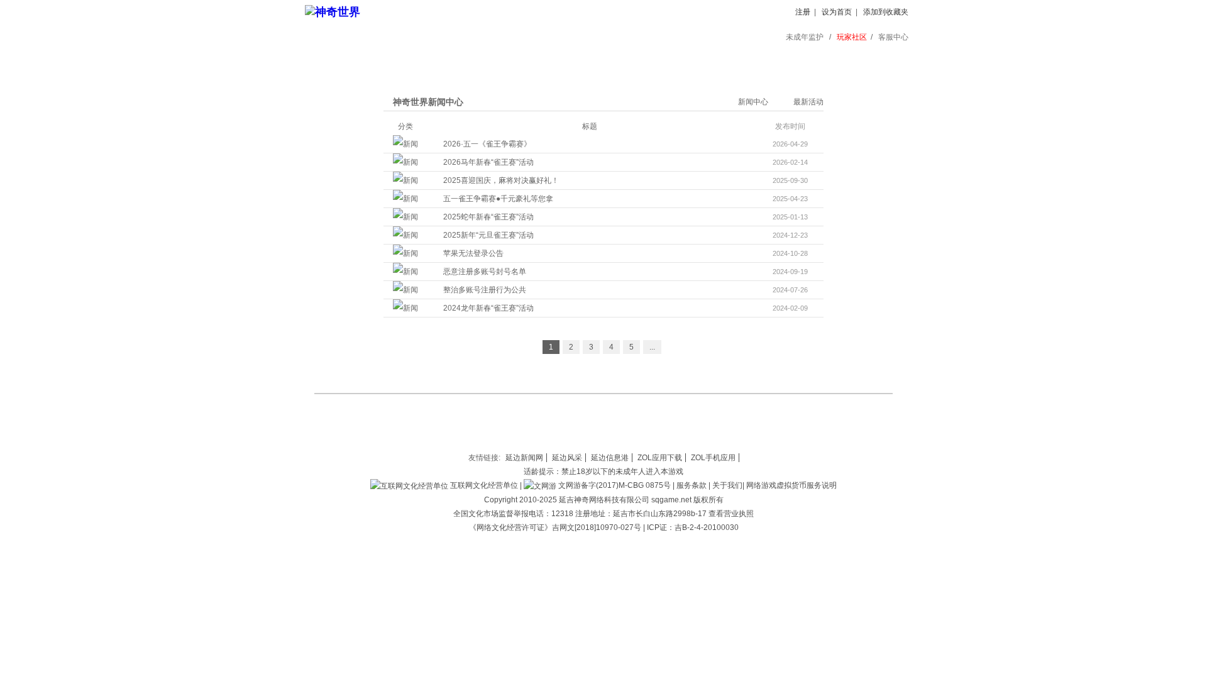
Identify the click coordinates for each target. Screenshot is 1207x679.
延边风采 (567, 457)
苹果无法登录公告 (473, 253)
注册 (802, 12)
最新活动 (808, 101)
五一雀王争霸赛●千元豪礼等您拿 (498, 198)
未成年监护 (805, 37)
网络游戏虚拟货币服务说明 (791, 485)
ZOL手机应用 (713, 457)
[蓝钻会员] (635, 59)
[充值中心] (416, 59)
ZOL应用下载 (659, 457)
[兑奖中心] (781, 59)
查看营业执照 (731, 513)
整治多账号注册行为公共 (484, 289)
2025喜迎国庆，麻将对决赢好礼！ (501, 180)
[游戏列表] (708, 59)
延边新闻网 (524, 457)
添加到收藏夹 (885, 12)
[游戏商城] (562, 59)
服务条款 (691, 485)
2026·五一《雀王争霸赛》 (487, 144)
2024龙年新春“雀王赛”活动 (488, 308)
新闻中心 (753, 101)
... (652, 347)
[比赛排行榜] (854, 59)
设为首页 (837, 12)
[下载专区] (489, 59)
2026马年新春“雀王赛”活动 (488, 162)
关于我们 (727, 485)
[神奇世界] (332, 12)
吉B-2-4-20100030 (707, 527)
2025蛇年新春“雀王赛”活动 (488, 217)
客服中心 (893, 37)
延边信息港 (610, 457)
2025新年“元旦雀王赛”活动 (488, 235)
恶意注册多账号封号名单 (484, 271)
